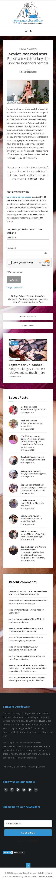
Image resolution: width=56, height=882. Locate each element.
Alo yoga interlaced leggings (33, 472)
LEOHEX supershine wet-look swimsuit (23, 648)
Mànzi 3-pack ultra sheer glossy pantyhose (26, 639)
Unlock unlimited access (19, 197)
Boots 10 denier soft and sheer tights (32, 423)
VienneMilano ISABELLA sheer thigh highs (31, 518)
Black (23, 295)
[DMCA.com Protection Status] (14, 853)
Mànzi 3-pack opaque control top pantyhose (26, 630)
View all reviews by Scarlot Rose (28, 301)
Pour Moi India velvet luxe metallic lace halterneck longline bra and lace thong (33, 552)
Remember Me (15, 272)
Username (11, 237)
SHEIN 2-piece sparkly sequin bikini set (27, 679)
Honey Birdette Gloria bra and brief (32, 503)
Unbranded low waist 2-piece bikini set (27, 657)
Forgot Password (14, 287)
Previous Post (27, 317)
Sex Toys (33, 49)
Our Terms (21, 766)
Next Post (28, 325)
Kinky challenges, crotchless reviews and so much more (27, 369)
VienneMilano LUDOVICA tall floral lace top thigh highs (33, 534)
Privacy (31, 766)
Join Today (8, 766)
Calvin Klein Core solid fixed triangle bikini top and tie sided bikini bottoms (27, 668)
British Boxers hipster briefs (33, 408)
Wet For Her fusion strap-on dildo (28, 593)
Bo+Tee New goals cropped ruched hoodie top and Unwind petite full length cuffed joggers (33, 441)
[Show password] (45, 253)
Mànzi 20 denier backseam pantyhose (27, 620)
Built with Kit (28, 841)
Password (11, 248)
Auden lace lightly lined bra (33, 458)
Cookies (41, 766)
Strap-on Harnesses (37, 298)
